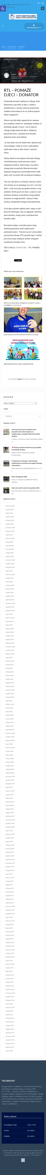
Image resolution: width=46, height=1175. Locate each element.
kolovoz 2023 (10, 618)
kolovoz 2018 (10, 834)
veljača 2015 (10, 986)
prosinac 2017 (10, 863)
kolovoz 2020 (10, 748)
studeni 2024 (10, 564)
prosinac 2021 (10, 690)
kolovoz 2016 (10, 921)
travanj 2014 (10, 1022)
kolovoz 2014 (10, 1007)
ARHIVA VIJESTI (11, 47)
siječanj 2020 (10, 773)
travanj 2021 (10, 719)
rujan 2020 (9, 744)
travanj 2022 (10, 675)
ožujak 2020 (10, 766)
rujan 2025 (9, 535)
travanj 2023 (10, 632)
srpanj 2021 (9, 708)
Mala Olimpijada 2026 (19, 477)
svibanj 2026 (10, 517)
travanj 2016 (10, 935)
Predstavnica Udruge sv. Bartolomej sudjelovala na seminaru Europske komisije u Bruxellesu (27, 463)
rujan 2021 (9, 701)
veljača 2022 (10, 683)
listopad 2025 (10, 531)
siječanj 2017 (10, 903)
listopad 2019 (10, 784)
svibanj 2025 (10, 546)
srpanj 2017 (9, 881)
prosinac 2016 (10, 906)
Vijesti (20, 78)
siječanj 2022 (10, 686)
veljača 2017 (10, 899)
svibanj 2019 (10, 802)
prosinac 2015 (10, 950)
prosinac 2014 (10, 993)
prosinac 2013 (10, 1036)
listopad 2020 (10, 740)
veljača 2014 (10, 1029)
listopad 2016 (10, 914)
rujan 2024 (9, 571)
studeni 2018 (10, 823)
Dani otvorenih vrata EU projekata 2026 (25, 488)
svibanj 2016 (10, 932)
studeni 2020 (10, 737)
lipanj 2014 (9, 1015)
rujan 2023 (9, 614)
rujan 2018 (9, 831)
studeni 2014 (10, 997)
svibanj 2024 (10, 585)
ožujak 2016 (10, 939)
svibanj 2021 (10, 715)
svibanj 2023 (10, 629)
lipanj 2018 (9, 841)
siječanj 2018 (10, 859)
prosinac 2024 (10, 560)
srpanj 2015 (9, 968)
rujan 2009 (9, 1051)
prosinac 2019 (10, 776)
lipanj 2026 (9, 513)
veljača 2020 (10, 769)
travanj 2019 (10, 805)
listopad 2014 (10, 1000)
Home (3, 47)
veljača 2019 (10, 813)
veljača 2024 (10, 596)
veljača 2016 (10, 942)
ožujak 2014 (10, 1025)
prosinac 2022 (10, 647)
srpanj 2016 (9, 924)
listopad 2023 (10, 611)
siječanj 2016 (10, 946)
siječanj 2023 (10, 643)
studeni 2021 (10, 693)
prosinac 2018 (10, 820)
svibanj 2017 (10, 888)
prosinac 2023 (10, 603)
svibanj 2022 (10, 672)
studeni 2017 (10, 867)
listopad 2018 (10, 827)
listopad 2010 (10, 1043)
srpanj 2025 (9, 542)
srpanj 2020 (9, 751)
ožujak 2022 (10, 679)
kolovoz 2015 (10, 964)
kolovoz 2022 (10, 661)
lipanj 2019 (9, 798)
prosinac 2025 (10, 528)
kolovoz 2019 (10, 791)
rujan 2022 (9, 657)
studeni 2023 (10, 607)
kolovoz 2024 (10, 574)
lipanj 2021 (9, 711)
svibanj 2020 (10, 758)
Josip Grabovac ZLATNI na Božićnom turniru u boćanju (21, 335)
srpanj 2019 (9, 795)
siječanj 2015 (10, 989)
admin (13, 74)
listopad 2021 (10, 697)
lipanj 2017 (9, 885)
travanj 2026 (10, 520)
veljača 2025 (10, 556)
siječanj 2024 (10, 600)
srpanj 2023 (9, 621)
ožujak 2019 (10, 809)
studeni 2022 (10, 650)
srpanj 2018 (9, 838)
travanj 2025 (10, 549)
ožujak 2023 (10, 636)
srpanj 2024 (9, 578)
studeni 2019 (10, 780)
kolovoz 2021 (10, 704)
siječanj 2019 (10, 816)
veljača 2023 (10, 639)
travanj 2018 (10, 849)
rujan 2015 (9, 960)
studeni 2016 (10, 910)
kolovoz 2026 (10, 506)
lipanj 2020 (9, 755)
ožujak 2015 (10, 982)
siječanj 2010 (10, 1047)
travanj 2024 (10, 589)
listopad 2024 (10, 567)
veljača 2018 (10, 856)
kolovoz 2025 (10, 538)
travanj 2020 (10, 762)
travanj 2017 (10, 892)
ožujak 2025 (10, 553)
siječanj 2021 (10, 730)
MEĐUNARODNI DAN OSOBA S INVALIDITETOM (18, 364)
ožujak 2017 (10, 896)
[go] (40, 416)
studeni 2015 (10, 953)
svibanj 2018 (10, 845)
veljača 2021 (10, 726)
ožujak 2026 (10, 524)
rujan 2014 (9, 1004)
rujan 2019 (9, 787)
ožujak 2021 (10, 722)
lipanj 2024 (9, 582)
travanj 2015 (10, 978)
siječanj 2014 (10, 1033)
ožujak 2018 (10, 852)
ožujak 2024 (10, 592)
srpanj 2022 (9, 665)
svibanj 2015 (10, 975)
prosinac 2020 (10, 733)
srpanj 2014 (9, 1011)
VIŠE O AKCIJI (9, 247)
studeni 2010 (10, 1040)
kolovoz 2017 (10, 878)
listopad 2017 (10, 870)
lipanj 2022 (9, 668)
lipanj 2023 (9, 625)
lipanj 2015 (9, 971)
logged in (20, 379)
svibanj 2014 (10, 1018)
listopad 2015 (10, 957)
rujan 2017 (9, 874)
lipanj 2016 (9, 928)
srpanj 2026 (9, 509)
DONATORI (21, 47)
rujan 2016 (9, 917)
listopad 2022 (10, 654)
